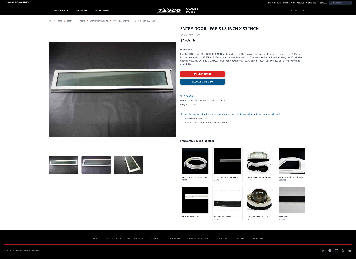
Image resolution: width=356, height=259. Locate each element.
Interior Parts (60, 10)
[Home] (50, 20)
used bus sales (135, 238)
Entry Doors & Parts (99, 20)
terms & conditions (197, 238)
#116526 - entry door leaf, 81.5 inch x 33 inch (134, 20)
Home (59, 20)
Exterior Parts (81, 10)
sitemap (240, 238)
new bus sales (113, 238)
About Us (300, 3)
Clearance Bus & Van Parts (16, 2)
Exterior (70, 20)
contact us (257, 238)
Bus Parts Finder (274, 3)
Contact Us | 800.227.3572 (316, 3)
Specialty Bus (156, 238)
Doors (82, 20)
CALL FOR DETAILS (202, 74)
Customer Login (297, 10)
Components (102, 10)
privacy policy (221, 238)
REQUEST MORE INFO (202, 81)
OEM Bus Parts (289, 3)
